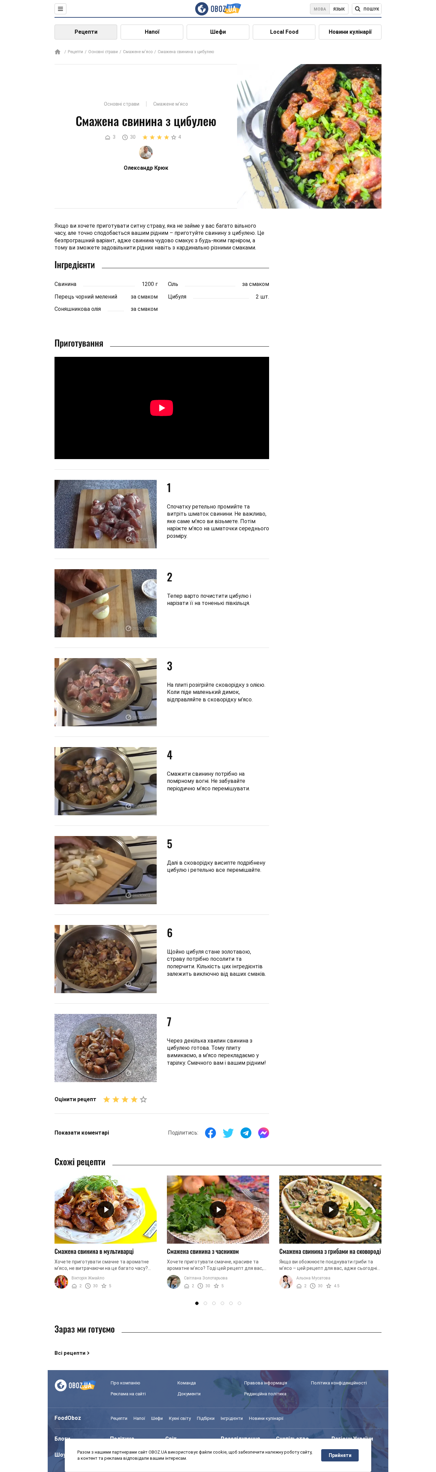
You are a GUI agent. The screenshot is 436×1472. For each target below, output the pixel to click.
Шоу (60, 1455)
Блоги (62, 1439)
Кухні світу (180, 1418)
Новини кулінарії (350, 32)
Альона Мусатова (313, 1278)
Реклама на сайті (128, 1393)
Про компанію (125, 1382)
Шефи (218, 32)
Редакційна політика (265, 1393)
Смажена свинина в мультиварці (94, 1251)
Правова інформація (265, 1382)
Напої (152, 32)
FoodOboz (67, 1418)
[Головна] (57, 52)
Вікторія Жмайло (88, 1278)
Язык (339, 9)
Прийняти (340, 1455)
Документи (189, 1393)
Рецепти (86, 32)
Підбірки (206, 1418)
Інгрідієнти (232, 1418)
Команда (186, 1382)
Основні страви (103, 51)
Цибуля (177, 296)
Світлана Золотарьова (206, 1278)
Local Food (284, 32)
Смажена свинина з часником (203, 1251)
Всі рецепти (69, 1353)
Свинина (65, 284)
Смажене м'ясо (138, 51)
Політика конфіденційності (339, 1382)
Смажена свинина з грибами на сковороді (330, 1251)
